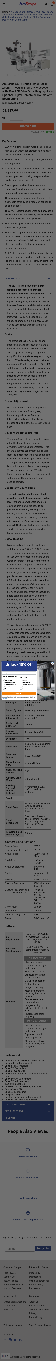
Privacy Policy (5, 698)
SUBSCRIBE (19, 693)
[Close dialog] (52, 663)
